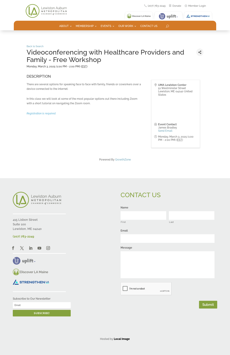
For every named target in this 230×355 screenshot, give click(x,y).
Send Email (165, 130)
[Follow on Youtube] (39, 248)
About (64, 26)
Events (106, 26)
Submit (208, 305)
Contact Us (148, 26)
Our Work (125, 26)
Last (171, 222)
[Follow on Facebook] (13, 248)
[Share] (199, 52)
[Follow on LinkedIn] (30, 248)
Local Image (122, 339)
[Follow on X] (22, 248)
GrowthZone (123, 159)
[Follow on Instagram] (48, 248)
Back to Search (35, 46)
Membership (85, 26)
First (123, 222)
